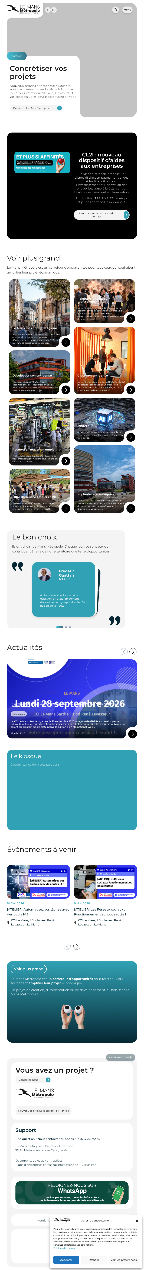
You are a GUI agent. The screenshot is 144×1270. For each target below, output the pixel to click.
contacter (53, 1139)
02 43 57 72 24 (90, 1139)
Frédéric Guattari (67, 573)
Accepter (66, 1260)
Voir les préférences (124, 1260)
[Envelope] (54, 10)
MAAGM (64, 579)
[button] (137, 1221)
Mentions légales (48, 1220)
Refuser (94, 1260)
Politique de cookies (64, 1248)
